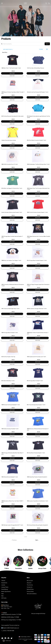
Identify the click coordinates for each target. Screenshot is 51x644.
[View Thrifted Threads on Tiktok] (5, 638)
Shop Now (3, 577)
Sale (2, 595)
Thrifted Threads (24, 639)
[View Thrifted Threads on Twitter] (11, 638)
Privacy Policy (30, 591)
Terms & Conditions (32, 593)
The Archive (30, 585)
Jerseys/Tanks (4, 587)
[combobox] (25, 43)
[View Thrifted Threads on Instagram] (2, 638)
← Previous (14, 540)
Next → (37, 540)
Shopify (25, 640)
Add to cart (12, 73)
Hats (2, 593)
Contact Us (29, 587)
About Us (29, 582)
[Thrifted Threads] (25, 3)
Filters (41, 49)
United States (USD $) (25, 636)
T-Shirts (3, 580)
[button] (46, 3)
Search (47, 43)
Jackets (3, 585)
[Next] (49, 561)
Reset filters (4, 52)
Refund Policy (30, 589)
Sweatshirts (4, 582)
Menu (28, 577)
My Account (30, 580)
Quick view (12, 75)
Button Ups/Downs (6, 591)
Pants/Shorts (4, 589)
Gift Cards (3, 598)
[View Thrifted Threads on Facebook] (8, 638)
